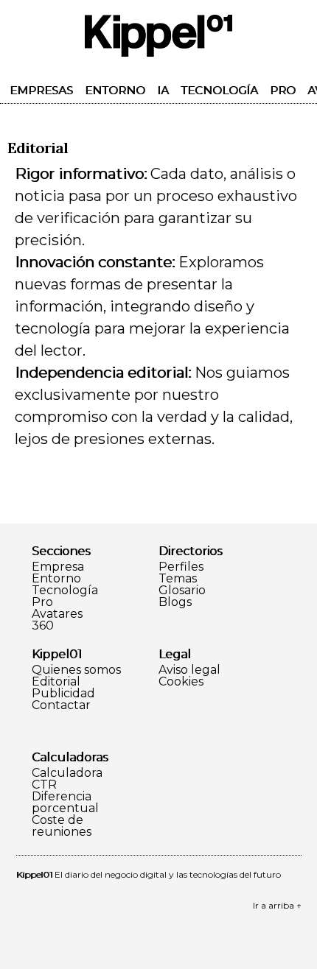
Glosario (182, 590)
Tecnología (219, 90)
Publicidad (63, 694)
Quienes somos (76, 670)
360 (43, 626)
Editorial (56, 682)
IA (163, 90)
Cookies (180, 682)
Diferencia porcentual (65, 802)
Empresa (58, 567)
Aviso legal (189, 670)
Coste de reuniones (61, 826)
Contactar (61, 705)
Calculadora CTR (67, 779)
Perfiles (180, 567)
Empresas (41, 90)
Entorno (115, 90)
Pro (283, 90)
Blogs (175, 602)
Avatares (57, 614)
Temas (177, 579)
